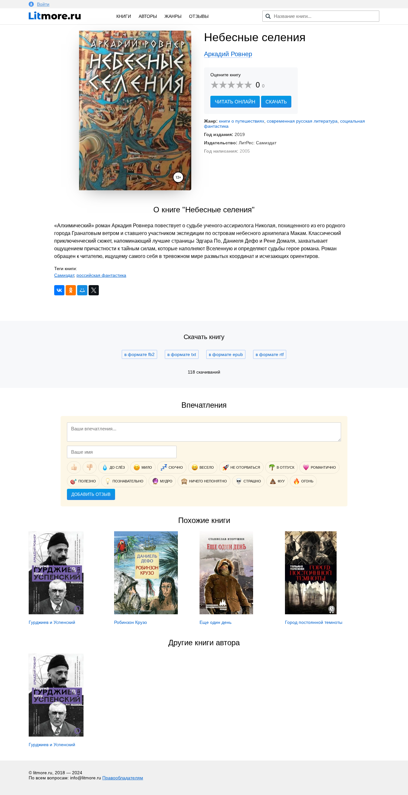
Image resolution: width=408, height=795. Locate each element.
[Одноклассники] (71, 290)
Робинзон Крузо (130, 622)
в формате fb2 (139, 354)
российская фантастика (101, 275)
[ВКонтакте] (59, 290)
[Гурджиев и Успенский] (56, 612)
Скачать (276, 101)
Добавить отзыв (91, 494)
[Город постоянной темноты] (311, 612)
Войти (43, 4)
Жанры (172, 16)
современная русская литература (302, 121)
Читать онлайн (235, 101)
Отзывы (198, 16)
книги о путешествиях (241, 121)
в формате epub (226, 354)
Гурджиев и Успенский (52, 622)
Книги (123, 16)
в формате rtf (270, 354)
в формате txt (181, 354)
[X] (94, 290)
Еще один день (215, 622)
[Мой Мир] (82, 290)
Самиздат (64, 275)
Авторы (148, 16)
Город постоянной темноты (313, 622)
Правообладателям (122, 777)
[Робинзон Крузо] (146, 612)
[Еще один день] (226, 612)
